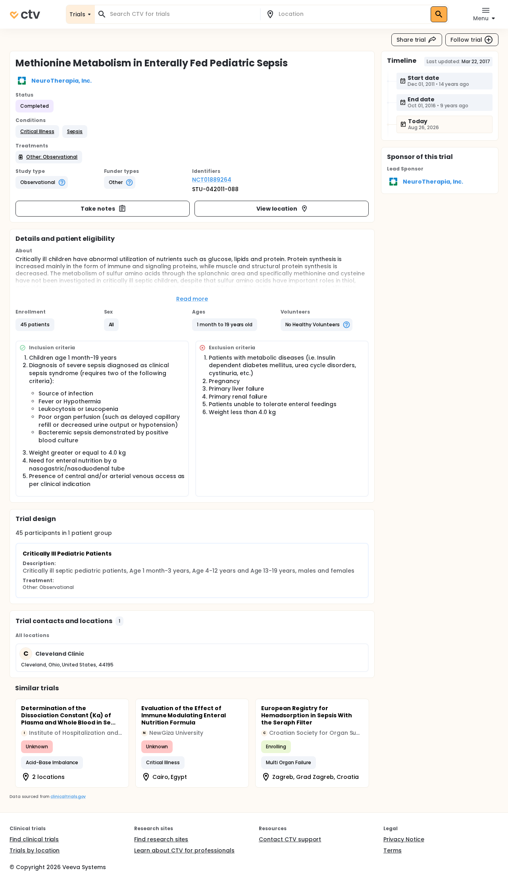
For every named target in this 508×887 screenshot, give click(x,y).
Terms (392, 850)
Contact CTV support (290, 839)
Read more (192, 298)
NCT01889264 (211, 179)
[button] (37, 131)
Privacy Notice (403, 839)
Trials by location (35, 850)
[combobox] (182, 14)
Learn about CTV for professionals (184, 850)
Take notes (98, 209)
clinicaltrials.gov (67, 797)
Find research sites (161, 839)
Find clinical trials (34, 839)
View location (276, 209)
